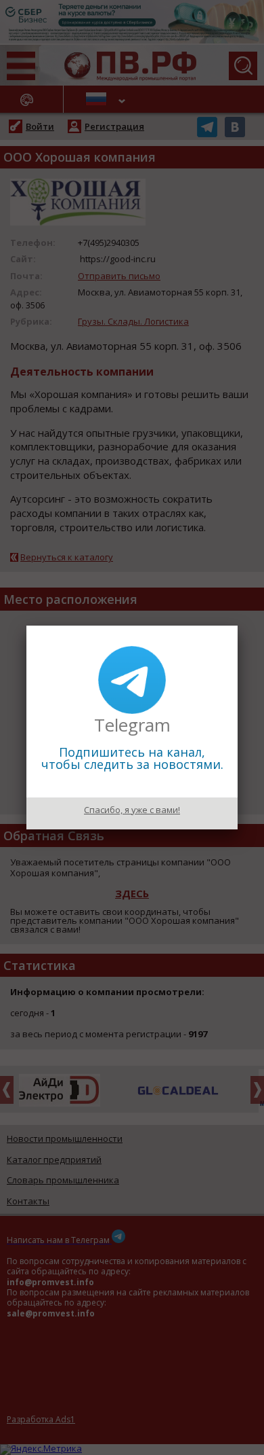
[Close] (237, 625)
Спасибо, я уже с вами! (132, 810)
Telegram (132, 725)
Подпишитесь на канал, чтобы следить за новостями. (132, 758)
